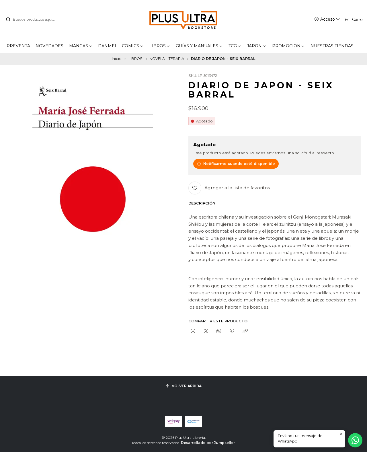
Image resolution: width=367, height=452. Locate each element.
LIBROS (135, 59)
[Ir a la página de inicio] (183, 19)
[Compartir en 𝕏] (205, 331)
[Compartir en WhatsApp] (218, 331)
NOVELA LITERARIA (166, 59)
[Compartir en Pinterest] (232, 331)
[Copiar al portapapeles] (245, 331)
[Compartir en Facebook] (192, 331)
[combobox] (34, 19)
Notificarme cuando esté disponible (239, 163)
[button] (81, 46)
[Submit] (8, 19)
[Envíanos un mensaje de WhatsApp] (355, 440)
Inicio (117, 59)
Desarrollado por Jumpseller (208, 443)
